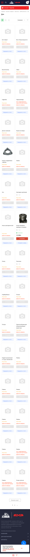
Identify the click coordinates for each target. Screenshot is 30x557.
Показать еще (14, 500)
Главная (3, 11)
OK (21, 548)
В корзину (7, 47)
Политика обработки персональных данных (8, 549)
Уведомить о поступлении (8, 51)
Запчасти (17, 11)
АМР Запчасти (23, 11)
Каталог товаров (10, 11)
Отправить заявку (22, 243)
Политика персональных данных (8, 530)
